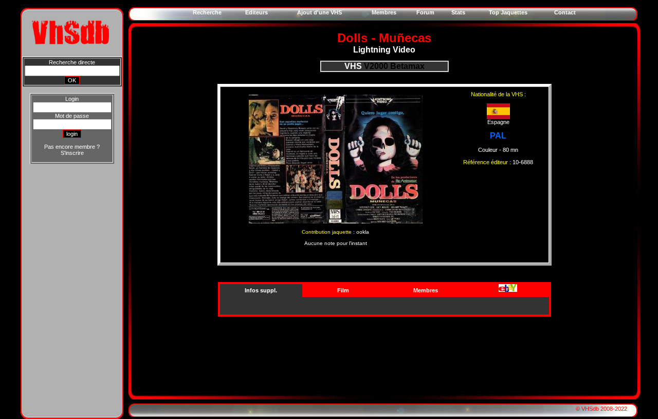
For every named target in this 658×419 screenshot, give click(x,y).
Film (343, 290)
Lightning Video (384, 49)
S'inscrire (72, 153)
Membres (425, 290)
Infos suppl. (261, 290)
